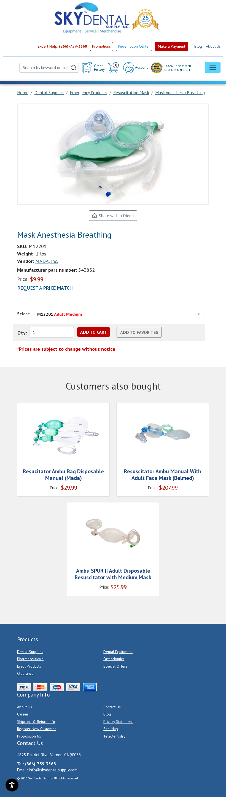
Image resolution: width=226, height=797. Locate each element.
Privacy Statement (118, 721)
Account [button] (141, 67)
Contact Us (112, 706)
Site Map (110, 728)
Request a (45, 288)
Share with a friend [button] (115, 215)
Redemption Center (134, 46)
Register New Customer (36, 728)
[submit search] (73, 68)
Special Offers (115, 666)
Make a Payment (171, 46)
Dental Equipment (118, 651)
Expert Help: (62, 46)
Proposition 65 (29, 736)
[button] (114, 67)
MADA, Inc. (46, 261)
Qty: (22, 333)
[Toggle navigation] (212, 67)
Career (22, 714)
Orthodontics (113, 658)
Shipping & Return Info (36, 721)
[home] (91, 18)
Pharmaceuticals (30, 658)
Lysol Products (29, 666)
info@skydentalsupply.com (53, 769)
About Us (213, 46)
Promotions (101, 46)
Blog (198, 46)
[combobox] (49, 68)
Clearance (25, 673)
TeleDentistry (114, 736)
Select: (23, 313)
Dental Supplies (30, 651)
